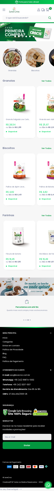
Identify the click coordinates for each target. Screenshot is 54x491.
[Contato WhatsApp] (48, 485)
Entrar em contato (11, 345)
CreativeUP (7, 482)
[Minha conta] (38, 9)
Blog (4, 353)
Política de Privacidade (13, 349)
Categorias (8, 341)
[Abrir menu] (4, 10)
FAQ (4, 357)
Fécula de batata (13, 254)
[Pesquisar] (49, 17)
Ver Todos (46, 81)
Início (5, 337)
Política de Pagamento (13, 361)
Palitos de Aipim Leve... (15, 187)
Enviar (27, 445)
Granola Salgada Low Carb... (18, 119)
